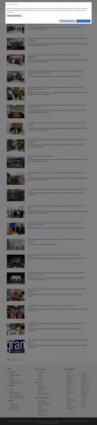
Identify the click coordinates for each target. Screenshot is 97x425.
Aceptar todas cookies (83, 21)
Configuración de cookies (14, 15)
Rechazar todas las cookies (67, 21)
